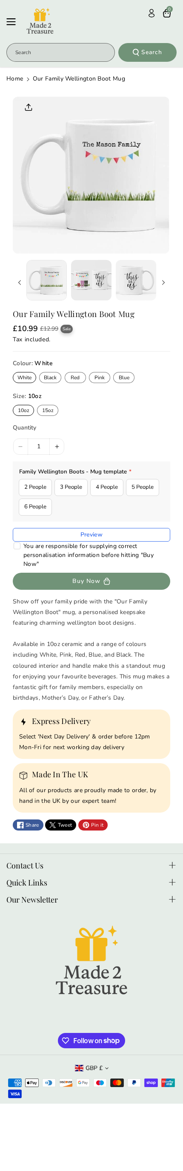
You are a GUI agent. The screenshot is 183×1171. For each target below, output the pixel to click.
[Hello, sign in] (151, 13)
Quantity (24, 428)
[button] (13, 21)
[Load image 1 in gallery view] (46, 280)
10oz (23, 410)
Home (14, 79)
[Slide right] (163, 282)
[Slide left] (19, 282)
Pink (99, 377)
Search (151, 52)
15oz (48, 410)
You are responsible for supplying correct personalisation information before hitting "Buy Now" (88, 555)
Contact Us (24, 865)
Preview (91, 535)
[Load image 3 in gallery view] (136, 280)
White (24, 377)
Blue (124, 377)
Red (75, 377)
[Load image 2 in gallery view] (91, 280)
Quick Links (26, 882)
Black (50, 377)
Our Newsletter (32, 899)
